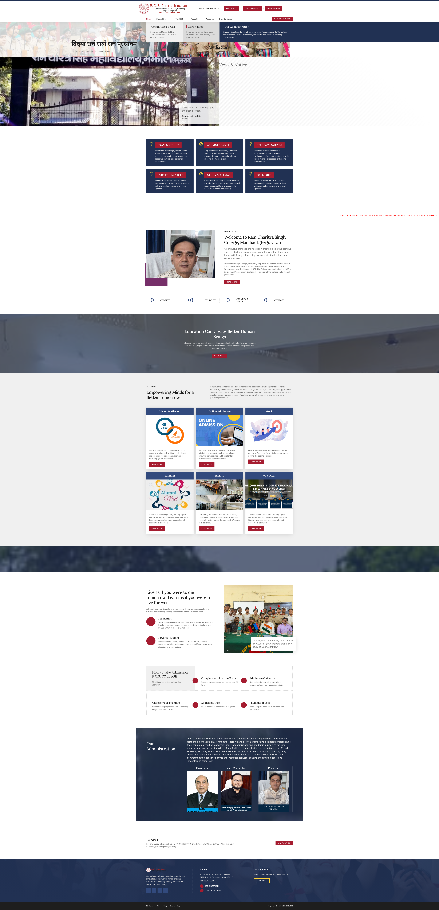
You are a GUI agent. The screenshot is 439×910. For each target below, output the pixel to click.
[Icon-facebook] (148, 890)
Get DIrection (212, 886)
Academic (210, 19)
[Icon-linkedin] (160, 890)
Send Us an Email (213, 891)
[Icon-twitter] (154, 890)
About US (194, 19)
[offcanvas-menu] (291, 8)
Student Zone (161, 19)
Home (148, 19)
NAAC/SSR (179, 19)
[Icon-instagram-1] (165, 890)
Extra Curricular (225, 19)
